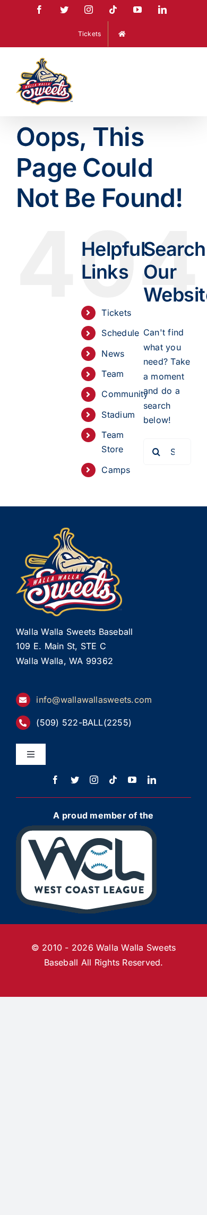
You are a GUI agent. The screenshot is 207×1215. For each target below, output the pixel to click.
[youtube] (132, 779)
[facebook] (55, 779)
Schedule (120, 333)
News (112, 353)
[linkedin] (152, 779)
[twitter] (75, 779)
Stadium (118, 414)
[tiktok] (113, 779)
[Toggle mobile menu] (185, 64)
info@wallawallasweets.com (94, 699)
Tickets (116, 312)
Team (112, 373)
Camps (115, 469)
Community (124, 394)
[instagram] (94, 779)
